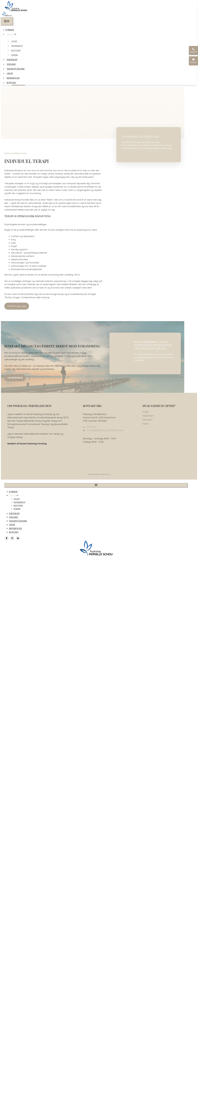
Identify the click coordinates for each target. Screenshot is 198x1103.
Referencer (13, 78)
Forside (10, 29)
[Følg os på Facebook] (6, 538)
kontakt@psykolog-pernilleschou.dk (51, 377)
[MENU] (7, 21)
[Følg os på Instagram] (12, 538)
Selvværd (16, 50)
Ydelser (11, 64)
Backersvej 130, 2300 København (99, 417)
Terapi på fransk (16, 68)
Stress (14, 55)
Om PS (10, 73)
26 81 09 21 (91, 427)
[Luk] (96, 485)
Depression (17, 46)
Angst (14, 41)
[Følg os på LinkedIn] (18, 538)
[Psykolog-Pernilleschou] (7, 15)
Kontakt (11, 82)
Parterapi (12, 59)
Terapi (10, 34)
